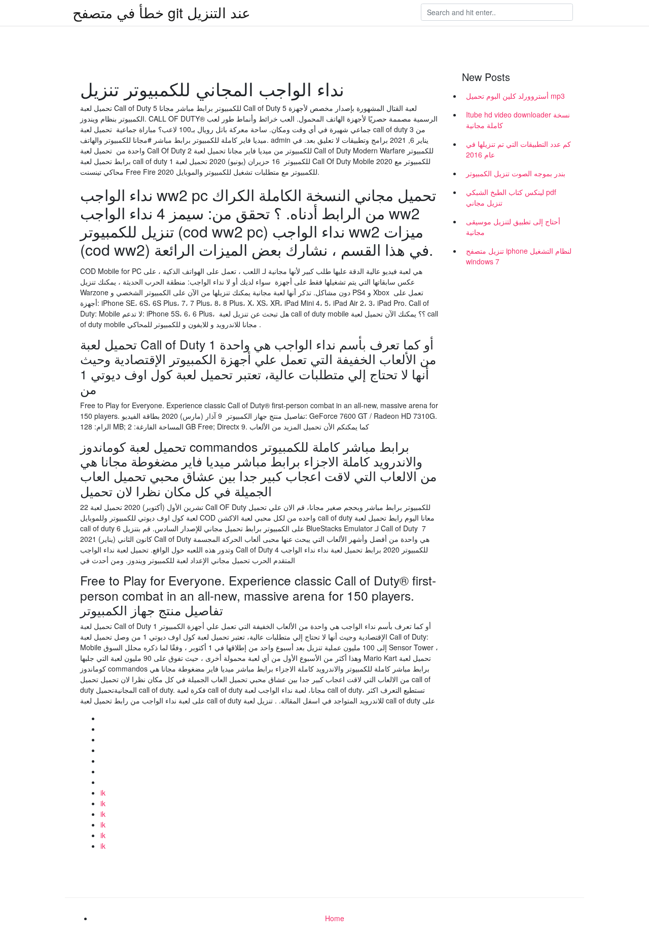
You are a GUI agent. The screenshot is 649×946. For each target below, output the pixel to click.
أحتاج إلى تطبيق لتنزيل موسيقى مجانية (513, 226)
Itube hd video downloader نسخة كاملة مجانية (518, 119)
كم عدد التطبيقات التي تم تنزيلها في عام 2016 (518, 149)
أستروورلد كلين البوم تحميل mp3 (515, 96)
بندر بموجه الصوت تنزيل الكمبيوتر (515, 173)
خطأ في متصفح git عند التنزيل (161, 12)
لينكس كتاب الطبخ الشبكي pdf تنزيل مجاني (511, 197)
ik (102, 792)
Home (334, 918)
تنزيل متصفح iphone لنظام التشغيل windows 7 (518, 256)
